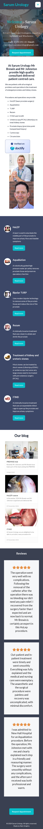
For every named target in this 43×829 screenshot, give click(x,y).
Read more (19, 248)
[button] (38, 4)
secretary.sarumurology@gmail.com (22, 45)
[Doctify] (17, 146)
